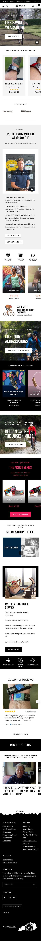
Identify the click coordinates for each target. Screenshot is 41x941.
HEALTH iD (19, 2)
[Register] (34, 884)
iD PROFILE (27, 2)
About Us (26, 826)
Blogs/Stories (28, 829)
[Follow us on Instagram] (9, 897)
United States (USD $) (11, 906)
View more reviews (20, 734)
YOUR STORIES (13, 242)
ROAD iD (12, 926)
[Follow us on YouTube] (14, 897)
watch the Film (15, 445)
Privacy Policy (28, 832)
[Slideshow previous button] (3, 701)
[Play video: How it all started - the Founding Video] (21, 553)
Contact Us (7, 832)
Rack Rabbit (36, 2)
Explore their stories (18, 350)
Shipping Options (9, 835)
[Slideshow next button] (37, 701)
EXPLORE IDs (13, 36)
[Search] (7, 6)
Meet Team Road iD (30, 849)
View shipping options (24, 315)
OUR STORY (12, 236)
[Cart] (37, 6)
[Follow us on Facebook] (5, 897)
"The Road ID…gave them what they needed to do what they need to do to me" (19, 790)
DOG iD (12, 2)
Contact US (13, 649)
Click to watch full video (20, 172)
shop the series (20, 514)
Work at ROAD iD (29, 846)
